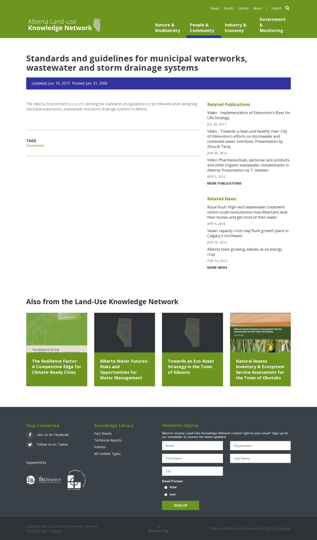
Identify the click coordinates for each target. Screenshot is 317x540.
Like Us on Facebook (52, 434)
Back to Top (159, 530)
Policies (100, 447)
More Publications (224, 183)
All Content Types (107, 453)
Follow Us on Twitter (52, 444)
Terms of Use (36, 530)
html (173, 487)
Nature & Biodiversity (167, 27)
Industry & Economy (235, 27)
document (76, 103)
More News (217, 267)
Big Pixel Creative (278, 528)
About (257, 8)
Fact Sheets (103, 433)
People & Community (202, 27)
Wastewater (35, 145)
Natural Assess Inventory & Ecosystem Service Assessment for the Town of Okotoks (260, 369)
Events (229, 8)
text (173, 494)
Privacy (56, 530)
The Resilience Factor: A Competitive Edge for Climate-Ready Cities (56, 366)
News (214, 8)
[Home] (63, 25)
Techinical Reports (108, 440)
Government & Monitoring (272, 24)
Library (243, 8)
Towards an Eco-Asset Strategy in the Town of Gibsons (191, 366)
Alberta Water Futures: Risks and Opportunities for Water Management (124, 369)
